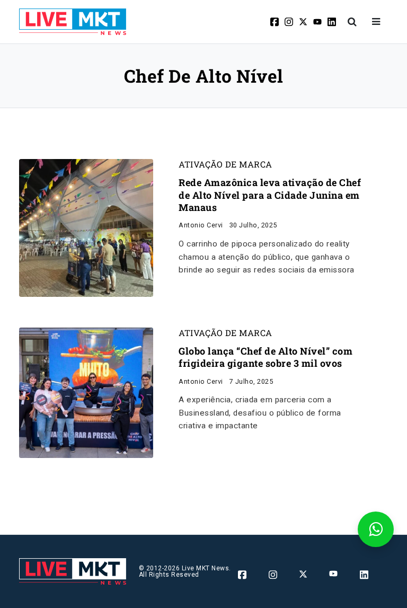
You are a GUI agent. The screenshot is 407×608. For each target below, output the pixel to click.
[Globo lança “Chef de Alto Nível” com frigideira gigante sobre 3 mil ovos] (86, 392)
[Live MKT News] (72, 21)
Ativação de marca (225, 164)
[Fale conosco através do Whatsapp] (376, 529)
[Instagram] (289, 22)
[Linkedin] (332, 22)
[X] (304, 22)
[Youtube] (318, 22)
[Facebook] (275, 22)
